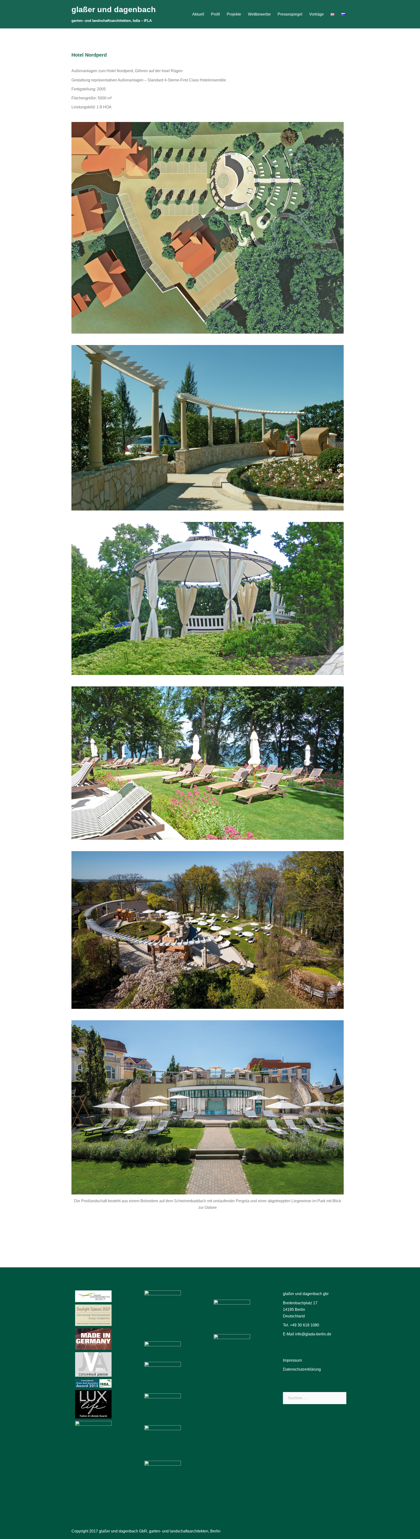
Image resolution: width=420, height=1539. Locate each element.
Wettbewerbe (259, 14)
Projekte (234, 14)
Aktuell (198, 14)
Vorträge (316, 14)
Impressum (292, 1360)
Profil (215, 14)
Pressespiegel (290, 14)
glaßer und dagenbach (113, 9)
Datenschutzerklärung (302, 1369)
